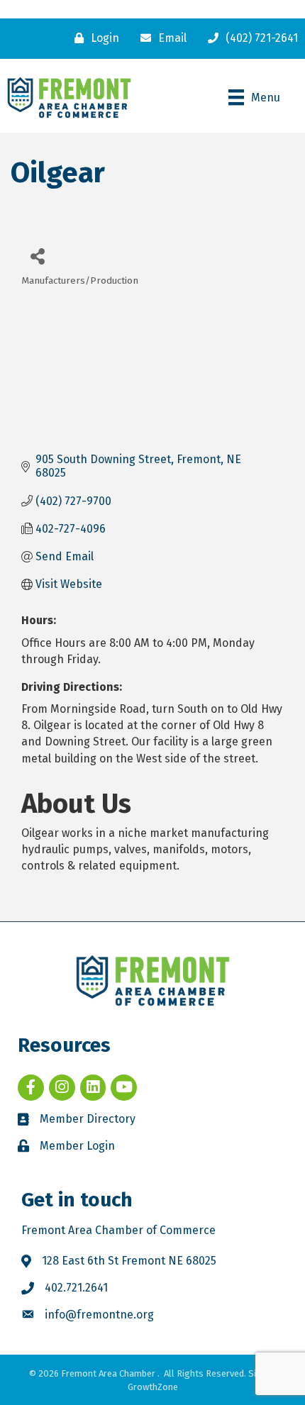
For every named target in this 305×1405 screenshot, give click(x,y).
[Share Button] (37, 256)
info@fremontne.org (99, 1314)
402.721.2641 (76, 1287)
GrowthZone (153, 1387)
